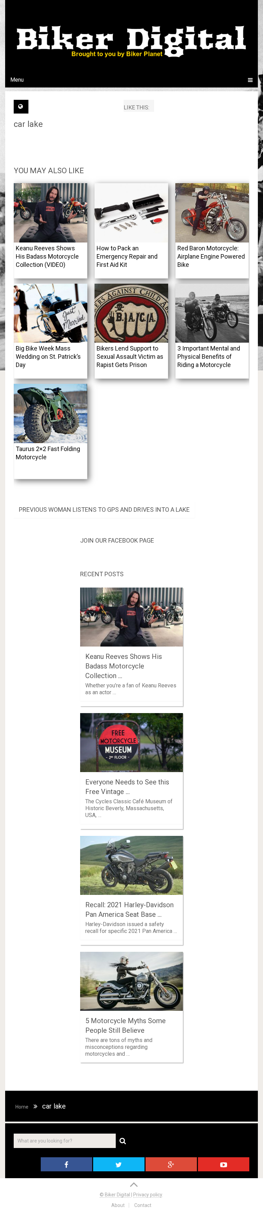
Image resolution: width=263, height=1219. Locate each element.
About (118, 1205)
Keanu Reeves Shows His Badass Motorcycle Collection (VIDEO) (47, 256)
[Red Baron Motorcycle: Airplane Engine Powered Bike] (212, 212)
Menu (17, 79)
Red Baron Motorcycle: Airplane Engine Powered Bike (211, 256)
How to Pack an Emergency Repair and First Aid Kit (127, 256)
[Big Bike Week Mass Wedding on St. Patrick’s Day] (50, 313)
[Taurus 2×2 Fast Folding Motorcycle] (50, 413)
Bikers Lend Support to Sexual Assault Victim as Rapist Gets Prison (130, 356)
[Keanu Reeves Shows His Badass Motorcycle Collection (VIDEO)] (50, 212)
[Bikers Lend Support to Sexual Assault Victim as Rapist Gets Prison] (131, 313)
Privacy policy (147, 1194)
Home (21, 1107)
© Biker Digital (115, 1194)
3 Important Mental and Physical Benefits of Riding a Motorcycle (208, 356)
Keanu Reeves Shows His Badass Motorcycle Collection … (123, 666)
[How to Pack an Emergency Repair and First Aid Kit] (131, 212)
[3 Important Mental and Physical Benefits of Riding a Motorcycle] (212, 313)
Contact (142, 1205)
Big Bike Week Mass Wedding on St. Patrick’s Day (48, 356)
